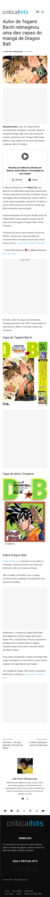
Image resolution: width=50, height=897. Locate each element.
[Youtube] (43, 810)
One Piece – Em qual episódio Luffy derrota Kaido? (13, 745)
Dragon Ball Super (11, 561)
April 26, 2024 (9, 253)
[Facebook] (23, 798)
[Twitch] (30, 810)
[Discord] (5, 810)
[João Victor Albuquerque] (25, 766)
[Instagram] (17, 810)
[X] (27, 798)
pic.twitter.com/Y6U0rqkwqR (31, 243)
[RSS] (24, 810)
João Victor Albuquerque (14, 51)
